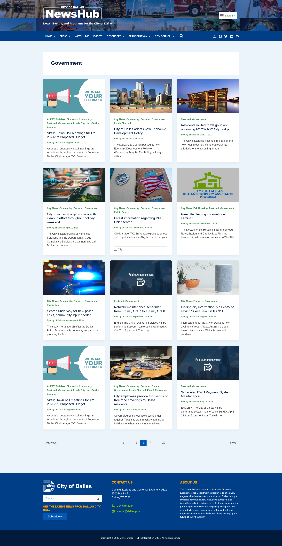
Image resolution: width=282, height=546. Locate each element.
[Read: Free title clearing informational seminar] (208, 184)
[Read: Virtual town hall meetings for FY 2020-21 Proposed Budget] (74, 362)
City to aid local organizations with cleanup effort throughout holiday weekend (71, 218)
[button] (50, 36)
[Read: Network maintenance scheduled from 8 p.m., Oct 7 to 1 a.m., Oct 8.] (141, 277)
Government (65, 123)
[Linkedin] (231, 36)
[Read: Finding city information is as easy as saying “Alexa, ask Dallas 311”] (208, 277)
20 (163, 442)
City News (72, 119)
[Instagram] (214, 36)
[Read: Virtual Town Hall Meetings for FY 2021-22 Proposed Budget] (74, 95)
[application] (53, 36)
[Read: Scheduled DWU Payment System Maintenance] (208, 362)
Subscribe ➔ (55, 516)
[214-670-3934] (122, 506)
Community (85, 119)
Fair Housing (200, 208)
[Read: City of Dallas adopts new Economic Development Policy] (141, 95)
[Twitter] (225, 36)
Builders (60, 119)
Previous (50, 442)
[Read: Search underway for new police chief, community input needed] (74, 277)
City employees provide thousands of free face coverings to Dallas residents (141, 400)
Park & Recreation (157, 390)
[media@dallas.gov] (126, 511)
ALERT (51, 119)
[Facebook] (220, 36)
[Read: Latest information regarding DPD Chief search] (141, 184)
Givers (155, 386)
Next (234, 442)
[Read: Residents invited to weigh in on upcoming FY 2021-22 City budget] (208, 95)
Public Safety (121, 212)
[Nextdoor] (237, 36)
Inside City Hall (81, 123)
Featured (52, 123)
